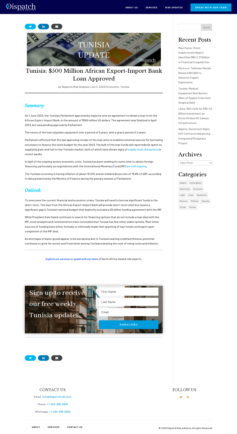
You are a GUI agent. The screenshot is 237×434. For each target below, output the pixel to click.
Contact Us (75, 426)
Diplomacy (185, 189)
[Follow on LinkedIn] (188, 397)
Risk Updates (174, 7)
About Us (131, 7)
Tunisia (124, 86)
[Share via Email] (56, 26)
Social (183, 207)
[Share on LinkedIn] (43, 26)
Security (205, 201)
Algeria (183, 183)
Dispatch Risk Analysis (75, 86)
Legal (182, 195)
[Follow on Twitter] (181, 397)
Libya (190, 195)
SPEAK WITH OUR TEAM (211, 7)
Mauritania (202, 195)
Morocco (184, 201)
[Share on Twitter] (30, 26)
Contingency (195, 183)
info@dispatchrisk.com (56, 396)
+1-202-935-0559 (57, 404)
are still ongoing (136, 166)
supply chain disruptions (143, 149)
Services (151, 7)
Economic (113, 86)
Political (194, 201)
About (36, 426)
